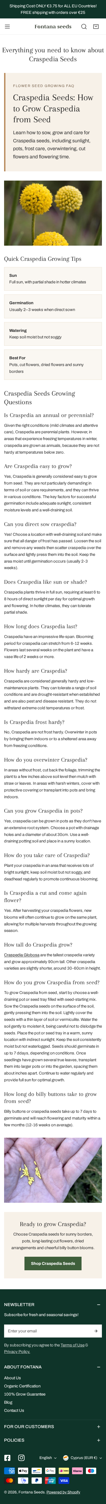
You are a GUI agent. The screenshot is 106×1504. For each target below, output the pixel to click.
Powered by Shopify (63, 1492)
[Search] (84, 27)
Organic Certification (22, 1386)
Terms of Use (73, 1345)
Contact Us (14, 1410)
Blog (8, 1402)
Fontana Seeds (31, 1492)
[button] (96, 27)
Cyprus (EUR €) (84, 1458)
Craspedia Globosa (21, 955)
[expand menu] (7, 27)
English (45, 1458)
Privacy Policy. (17, 1351)
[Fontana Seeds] (53, 26)
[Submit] (96, 1331)
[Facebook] (7, 1458)
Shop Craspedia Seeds (53, 1263)
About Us (12, 1378)
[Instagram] (21, 1458)
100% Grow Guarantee (24, 1394)
